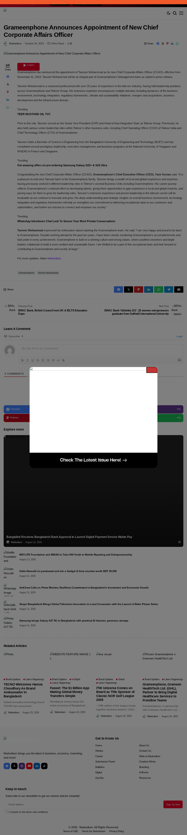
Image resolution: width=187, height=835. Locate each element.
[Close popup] (151, 370)
